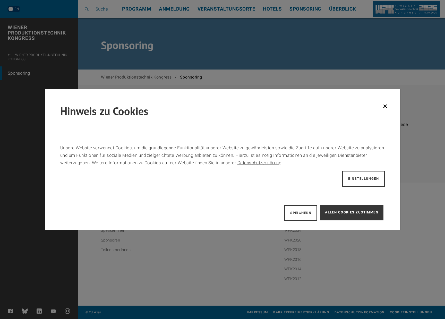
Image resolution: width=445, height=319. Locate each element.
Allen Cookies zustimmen (351, 212)
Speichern (300, 213)
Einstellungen (363, 178)
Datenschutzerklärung (259, 162)
